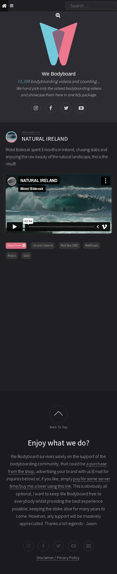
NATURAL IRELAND (45, 138)
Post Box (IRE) (69, 245)
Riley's (12, 256)
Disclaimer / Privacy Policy (58, 557)
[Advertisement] (58, 324)
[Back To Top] (58, 414)
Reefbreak (91, 245)
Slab (26, 256)
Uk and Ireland (43, 245)
